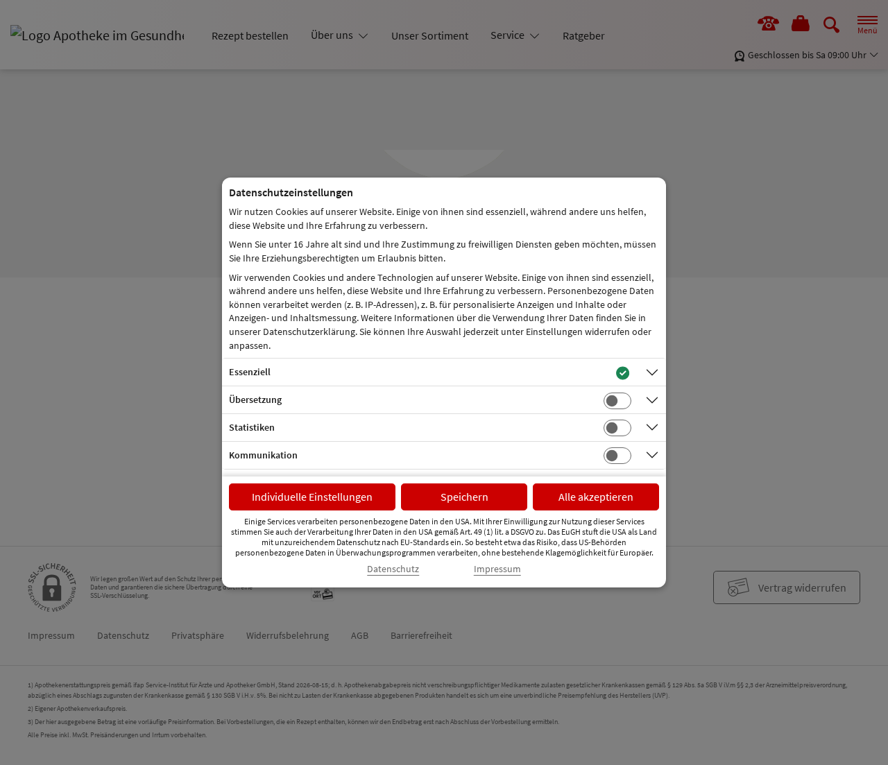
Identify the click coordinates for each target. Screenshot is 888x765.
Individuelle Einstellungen (312, 497)
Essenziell (250, 372)
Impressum (497, 569)
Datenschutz (393, 569)
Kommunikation (263, 455)
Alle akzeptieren (595, 497)
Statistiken (252, 427)
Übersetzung (255, 399)
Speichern (464, 497)
